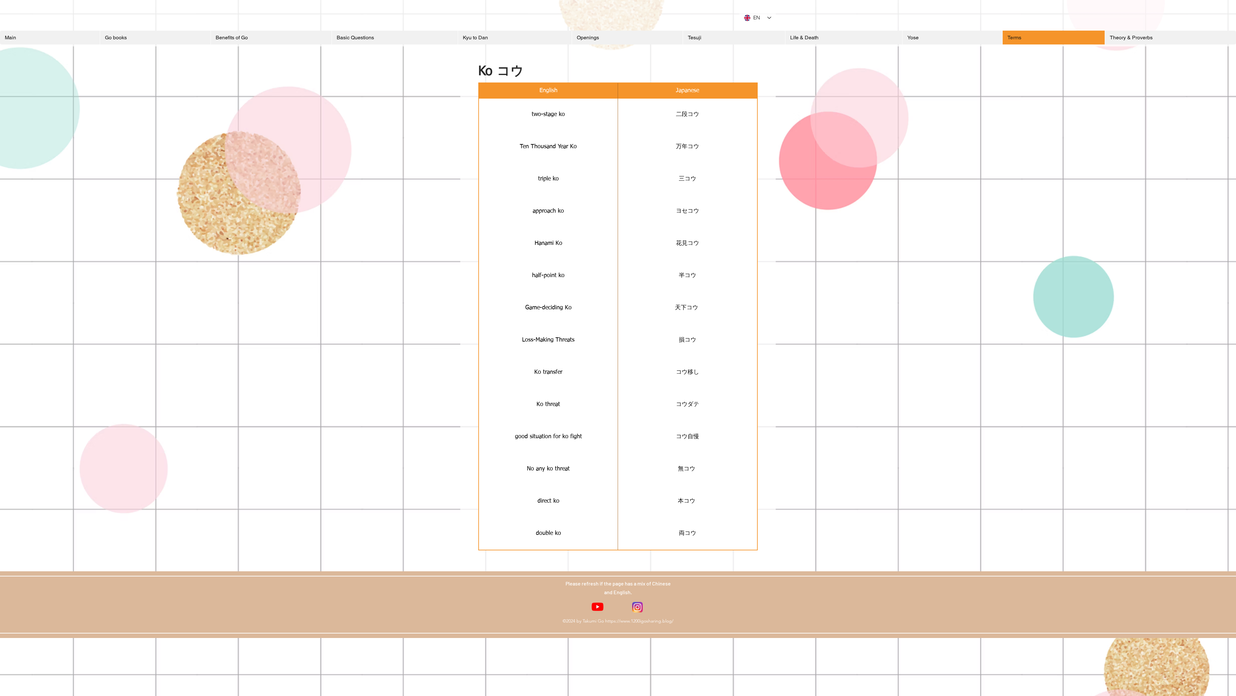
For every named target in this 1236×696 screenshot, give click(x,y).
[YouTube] (597, 607)
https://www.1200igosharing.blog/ (639, 621)
